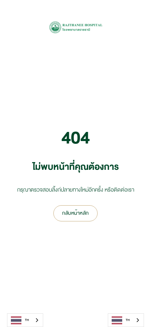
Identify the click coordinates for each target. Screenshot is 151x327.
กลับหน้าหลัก (75, 213)
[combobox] (25, 320)
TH (27, 320)
